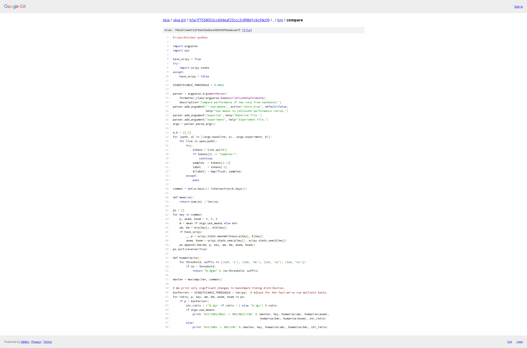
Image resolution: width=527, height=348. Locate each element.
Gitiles (25, 342)
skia (166, 19)
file (247, 30)
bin (280, 19)
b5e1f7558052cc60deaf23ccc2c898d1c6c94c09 (229, 19)
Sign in (518, 6)
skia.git (179, 19)
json (519, 341)
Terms (47, 342)
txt (509, 341)
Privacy (36, 342)
